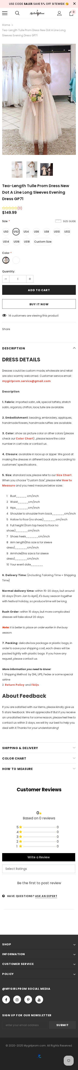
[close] (74, 4)
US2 (16, 231)
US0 (5, 231)
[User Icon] (59, 13)
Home (6, 25)
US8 (46, 231)
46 (10, 315)
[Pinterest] (28, 999)
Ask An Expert (46, 896)
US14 (6, 241)
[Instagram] (17, 999)
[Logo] (38, 13)
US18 (27, 241)
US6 (36, 231)
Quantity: (8, 271)
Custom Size (43, 241)
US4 (26, 231)
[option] (39, 99)
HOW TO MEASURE (17, 769)
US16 (17, 241)
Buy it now (39, 304)
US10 (57, 231)
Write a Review (39, 857)
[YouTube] (39, 999)
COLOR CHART (14, 758)
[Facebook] (6, 999)
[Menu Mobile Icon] (4, 13)
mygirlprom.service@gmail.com (26, 381)
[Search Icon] (17, 13)
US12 (67, 231)
